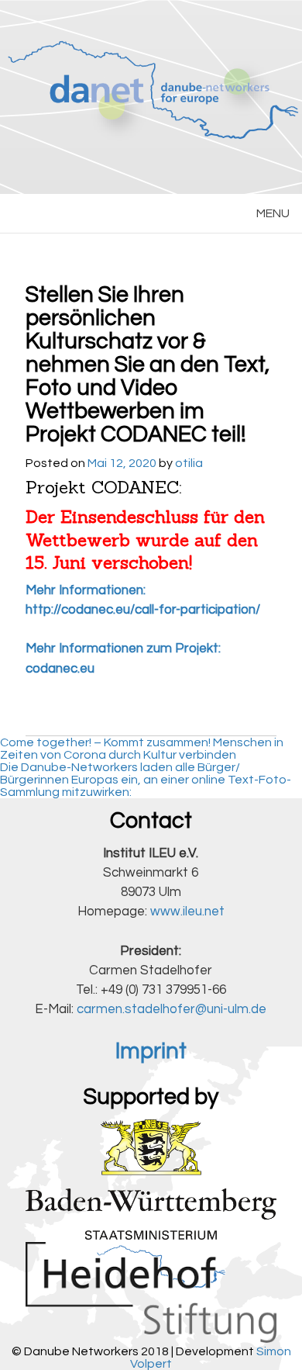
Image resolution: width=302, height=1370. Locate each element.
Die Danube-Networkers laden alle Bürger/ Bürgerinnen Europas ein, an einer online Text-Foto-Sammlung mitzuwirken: (145, 779)
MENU (273, 213)
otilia (189, 463)
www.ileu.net (187, 912)
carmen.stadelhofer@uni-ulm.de (171, 1009)
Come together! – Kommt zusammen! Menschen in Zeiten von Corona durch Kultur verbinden (141, 748)
